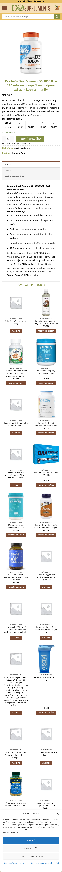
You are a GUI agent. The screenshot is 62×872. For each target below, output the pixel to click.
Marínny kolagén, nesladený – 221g (16, 526)
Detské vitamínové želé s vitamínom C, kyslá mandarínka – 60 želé (16, 373)
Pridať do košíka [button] (46, 331)
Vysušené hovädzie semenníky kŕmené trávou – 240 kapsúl (16, 577)
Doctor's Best (18, 153)
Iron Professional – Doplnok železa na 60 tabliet (46, 805)
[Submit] (57, 16)
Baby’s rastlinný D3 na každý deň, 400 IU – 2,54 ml (46, 629)
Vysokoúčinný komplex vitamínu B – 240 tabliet (16, 804)
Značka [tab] (8, 170)
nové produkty (22, 148)
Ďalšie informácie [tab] (14, 176)
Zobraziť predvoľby (31, 856)
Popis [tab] (7, 164)
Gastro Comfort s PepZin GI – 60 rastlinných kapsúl (46, 526)
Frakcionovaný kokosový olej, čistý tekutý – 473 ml (46, 322)
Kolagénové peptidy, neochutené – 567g (46, 372)
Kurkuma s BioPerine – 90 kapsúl (46, 753)
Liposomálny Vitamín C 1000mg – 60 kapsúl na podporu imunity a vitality (15, 629)
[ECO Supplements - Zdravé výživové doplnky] (31, 7)
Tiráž (57, 863)
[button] (57, 813)
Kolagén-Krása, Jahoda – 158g (16, 322)
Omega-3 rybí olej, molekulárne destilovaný (46, 424)
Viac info (16, 331)
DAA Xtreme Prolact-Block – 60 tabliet (46, 474)
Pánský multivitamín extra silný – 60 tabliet (16, 424)
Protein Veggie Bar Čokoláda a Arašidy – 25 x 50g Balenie (46, 577)
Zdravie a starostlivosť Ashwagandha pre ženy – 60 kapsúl (16, 755)
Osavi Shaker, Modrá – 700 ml (46, 678)
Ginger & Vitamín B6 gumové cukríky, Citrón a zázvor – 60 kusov (16, 475)
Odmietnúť (30, 848)
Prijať (31, 840)
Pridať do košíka (30, 138)
